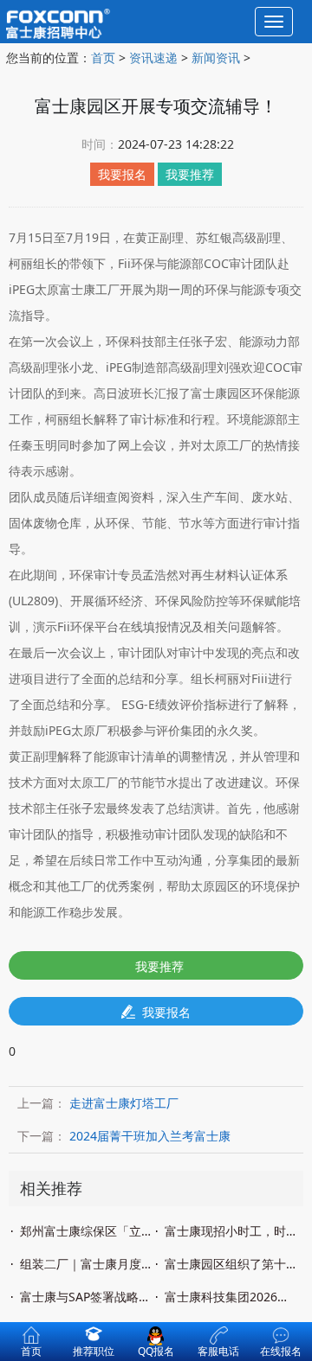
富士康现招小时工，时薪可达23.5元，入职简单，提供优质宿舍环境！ (231, 1231)
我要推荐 (159, 966)
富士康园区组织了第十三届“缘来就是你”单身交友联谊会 (231, 1264)
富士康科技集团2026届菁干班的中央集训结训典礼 (231, 1296)
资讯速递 (153, 57)
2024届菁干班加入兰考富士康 (150, 1136)
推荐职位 (93, 1351)
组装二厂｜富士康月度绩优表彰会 (86, 1264)
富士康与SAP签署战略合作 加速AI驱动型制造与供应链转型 (86, 1296)
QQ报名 (156, 1344)
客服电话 (218, 1351)
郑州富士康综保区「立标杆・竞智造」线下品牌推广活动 (86, 1231)
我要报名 (166, 1012)
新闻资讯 (216, 57)
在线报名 (281, 1351)
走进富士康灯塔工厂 (124, 1103)
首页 (103, 57)
